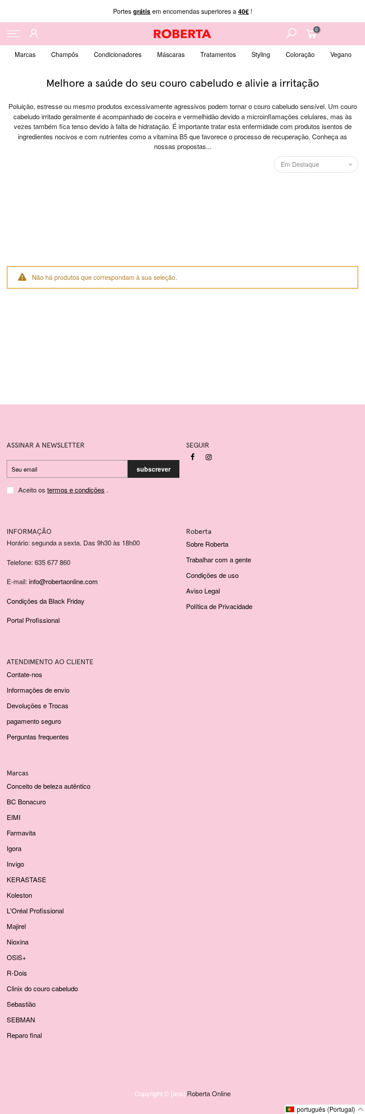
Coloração (300, 54)
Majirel (16, 926)
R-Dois (17, 972)
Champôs (64, 54)
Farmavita (21, 832)
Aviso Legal (203, 590)
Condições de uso (212, 575)
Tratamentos (218, 54)
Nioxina (17, 941)
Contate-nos (24, 674)
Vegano (341, 54)
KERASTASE (26, 879)
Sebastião (21, 1004)
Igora (14, 848)
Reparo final (24, 1035)
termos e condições (76, 489)
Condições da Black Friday (46, 600)
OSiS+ (16, 957)
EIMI (13, 817)
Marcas (25, 54)
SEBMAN (21, 1019)
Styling (260, 54)
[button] (325, 1109)
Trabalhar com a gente (218, 559)
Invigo (15, 863)
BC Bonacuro (26, 801)
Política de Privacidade (219, 606)
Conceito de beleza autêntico (48, 786)
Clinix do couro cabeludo (42, 988)
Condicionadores (118, 54)
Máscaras (171, 54)
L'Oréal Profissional (35, 910)
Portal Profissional (33, 620)
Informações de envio (38, 689)
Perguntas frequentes (38, 736)
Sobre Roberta (207, 544)
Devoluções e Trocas (38, 705)
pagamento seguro (34, 721)
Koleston (19, 895)
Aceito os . (63, 489)
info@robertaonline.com (63, 581)
